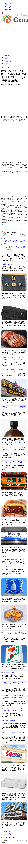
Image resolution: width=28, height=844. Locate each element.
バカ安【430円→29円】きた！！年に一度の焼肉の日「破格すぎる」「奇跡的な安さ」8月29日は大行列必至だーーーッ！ (14, 352)
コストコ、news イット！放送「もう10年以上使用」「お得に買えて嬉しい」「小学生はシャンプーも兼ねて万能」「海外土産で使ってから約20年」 (14, 768)
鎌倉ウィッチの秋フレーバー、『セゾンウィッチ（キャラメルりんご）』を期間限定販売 (13, 364)
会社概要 (8, 9)
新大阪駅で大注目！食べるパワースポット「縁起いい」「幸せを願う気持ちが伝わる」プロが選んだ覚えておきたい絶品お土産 (13, 550)
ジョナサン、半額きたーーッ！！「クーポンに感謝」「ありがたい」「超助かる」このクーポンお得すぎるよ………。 (13, 676)
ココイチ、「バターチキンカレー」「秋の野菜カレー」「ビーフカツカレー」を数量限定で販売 (13, 455)
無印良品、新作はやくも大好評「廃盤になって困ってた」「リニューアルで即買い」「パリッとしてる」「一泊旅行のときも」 (13, 324)
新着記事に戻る (5, 224)
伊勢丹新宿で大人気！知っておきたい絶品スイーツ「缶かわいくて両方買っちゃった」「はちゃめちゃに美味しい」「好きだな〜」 (13, 296)
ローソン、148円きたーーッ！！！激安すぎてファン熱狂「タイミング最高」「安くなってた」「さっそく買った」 (14, 599)
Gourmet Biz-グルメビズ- (8, 837)
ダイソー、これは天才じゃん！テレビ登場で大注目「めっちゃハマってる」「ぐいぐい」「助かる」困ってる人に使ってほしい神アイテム (13, 739)
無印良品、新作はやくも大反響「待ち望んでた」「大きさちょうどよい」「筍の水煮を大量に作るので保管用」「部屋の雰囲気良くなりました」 (13, 796)
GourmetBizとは (7, 831)
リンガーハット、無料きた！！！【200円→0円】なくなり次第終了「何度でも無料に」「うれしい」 (14, 400)
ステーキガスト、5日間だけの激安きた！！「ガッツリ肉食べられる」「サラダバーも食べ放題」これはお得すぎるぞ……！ (13, 572)
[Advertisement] (14, 40)
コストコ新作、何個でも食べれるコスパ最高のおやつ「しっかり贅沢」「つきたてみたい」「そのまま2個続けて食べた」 (14, 561)
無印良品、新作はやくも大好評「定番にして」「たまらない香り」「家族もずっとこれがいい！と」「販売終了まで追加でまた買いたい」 (13, 441)
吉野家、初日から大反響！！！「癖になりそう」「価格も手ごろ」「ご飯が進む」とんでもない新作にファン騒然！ (13, 494)
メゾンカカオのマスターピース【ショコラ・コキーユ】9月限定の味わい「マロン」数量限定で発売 (13, 639)
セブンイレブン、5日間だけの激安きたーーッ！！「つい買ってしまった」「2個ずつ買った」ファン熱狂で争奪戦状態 (14, 666)
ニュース (8, 6)
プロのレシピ (9, 1)
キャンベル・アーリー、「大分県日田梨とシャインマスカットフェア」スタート (13, 374)
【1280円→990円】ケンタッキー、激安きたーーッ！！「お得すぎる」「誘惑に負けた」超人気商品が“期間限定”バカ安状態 (14, 726)
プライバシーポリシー (9, 834)
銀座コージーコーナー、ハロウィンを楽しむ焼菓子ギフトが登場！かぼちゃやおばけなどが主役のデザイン (13, 414)
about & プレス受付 (11, 7)
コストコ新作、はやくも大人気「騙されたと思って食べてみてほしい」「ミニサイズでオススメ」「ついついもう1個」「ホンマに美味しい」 (13, 257)
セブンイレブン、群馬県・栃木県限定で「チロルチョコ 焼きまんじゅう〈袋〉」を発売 (14, 467)
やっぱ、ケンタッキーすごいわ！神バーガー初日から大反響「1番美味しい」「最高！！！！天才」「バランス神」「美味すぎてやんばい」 (14, 521)
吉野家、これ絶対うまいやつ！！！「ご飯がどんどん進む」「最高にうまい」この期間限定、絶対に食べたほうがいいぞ (13, 268)
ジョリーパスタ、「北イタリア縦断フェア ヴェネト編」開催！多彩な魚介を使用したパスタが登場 (14, 703)
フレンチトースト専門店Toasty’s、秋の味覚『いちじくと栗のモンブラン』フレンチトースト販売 (14, 626)
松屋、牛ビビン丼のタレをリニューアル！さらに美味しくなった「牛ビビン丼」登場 (13, 715)
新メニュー (9, 4)
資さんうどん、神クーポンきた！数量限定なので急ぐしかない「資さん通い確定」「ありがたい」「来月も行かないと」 (13, 825)
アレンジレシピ (10, 3)
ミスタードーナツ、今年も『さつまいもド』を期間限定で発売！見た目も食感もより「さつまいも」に (13, 690)
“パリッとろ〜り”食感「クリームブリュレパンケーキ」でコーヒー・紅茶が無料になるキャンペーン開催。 (15, 248)
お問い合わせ (6, 833)
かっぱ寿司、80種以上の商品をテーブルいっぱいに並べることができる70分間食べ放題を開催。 (14, 242)
